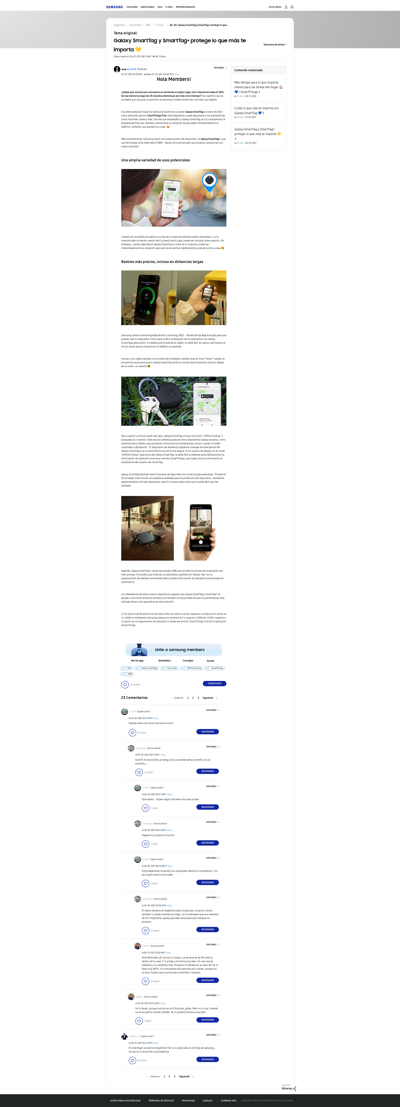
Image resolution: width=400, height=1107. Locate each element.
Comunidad (132, 7)
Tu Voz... (176, 74)
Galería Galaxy (147, 7)
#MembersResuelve (185, 7)
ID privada (172, 668)
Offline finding (194, 668)
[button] (221, 67)
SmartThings (217, 668)
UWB (130, 674)
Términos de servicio (161, 1100)
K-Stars (169, 7)
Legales (207, 1100)
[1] (144, 342)
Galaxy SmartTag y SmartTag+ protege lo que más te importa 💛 (257, 131)
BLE (129, 668)
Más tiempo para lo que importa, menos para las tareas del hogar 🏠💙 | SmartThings (258, 87)
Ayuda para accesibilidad (125, 1100)
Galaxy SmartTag (149, 668)
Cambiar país (228, 1100)
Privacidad (188, 1100)
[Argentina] (114, 6)
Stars (160, 7)
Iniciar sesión (275, 7)
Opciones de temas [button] (274, 44)
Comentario (214, 683)
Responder (208, 731)
